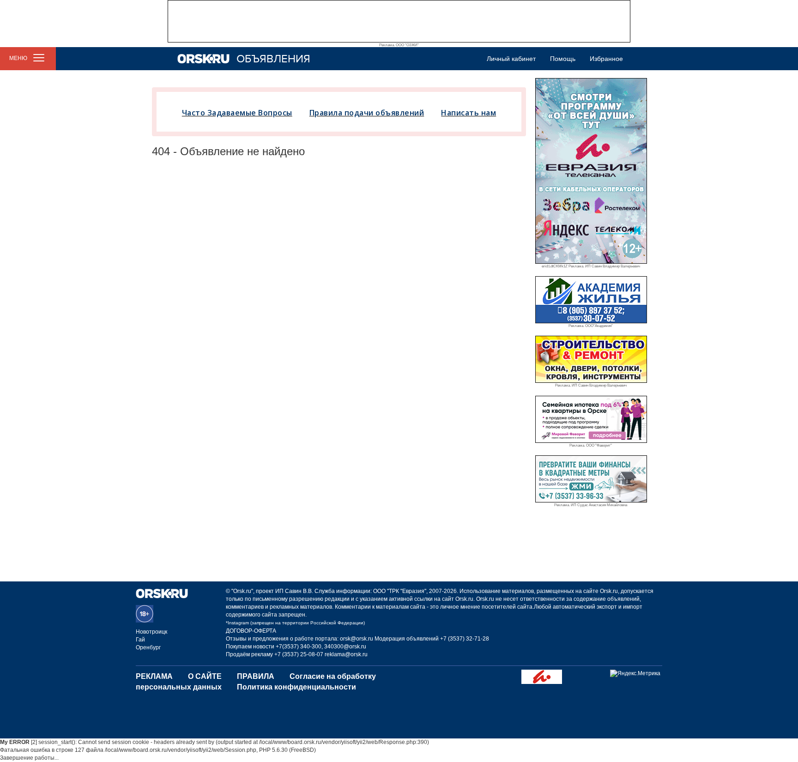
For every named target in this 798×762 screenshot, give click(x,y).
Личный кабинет (511, 58)
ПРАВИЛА (255, 676)
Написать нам (468, 113)
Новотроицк (151, 632)
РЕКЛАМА (154, 676)
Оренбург (148, 647)
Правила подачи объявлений (366, 113)
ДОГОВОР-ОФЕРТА (251, 631)
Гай (140, 639)
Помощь (562, 58)
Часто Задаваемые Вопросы (237, 113)
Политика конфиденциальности (296, 687)
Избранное (606, 58)
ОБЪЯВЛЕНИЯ (273, 59)
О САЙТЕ (205, 676)
